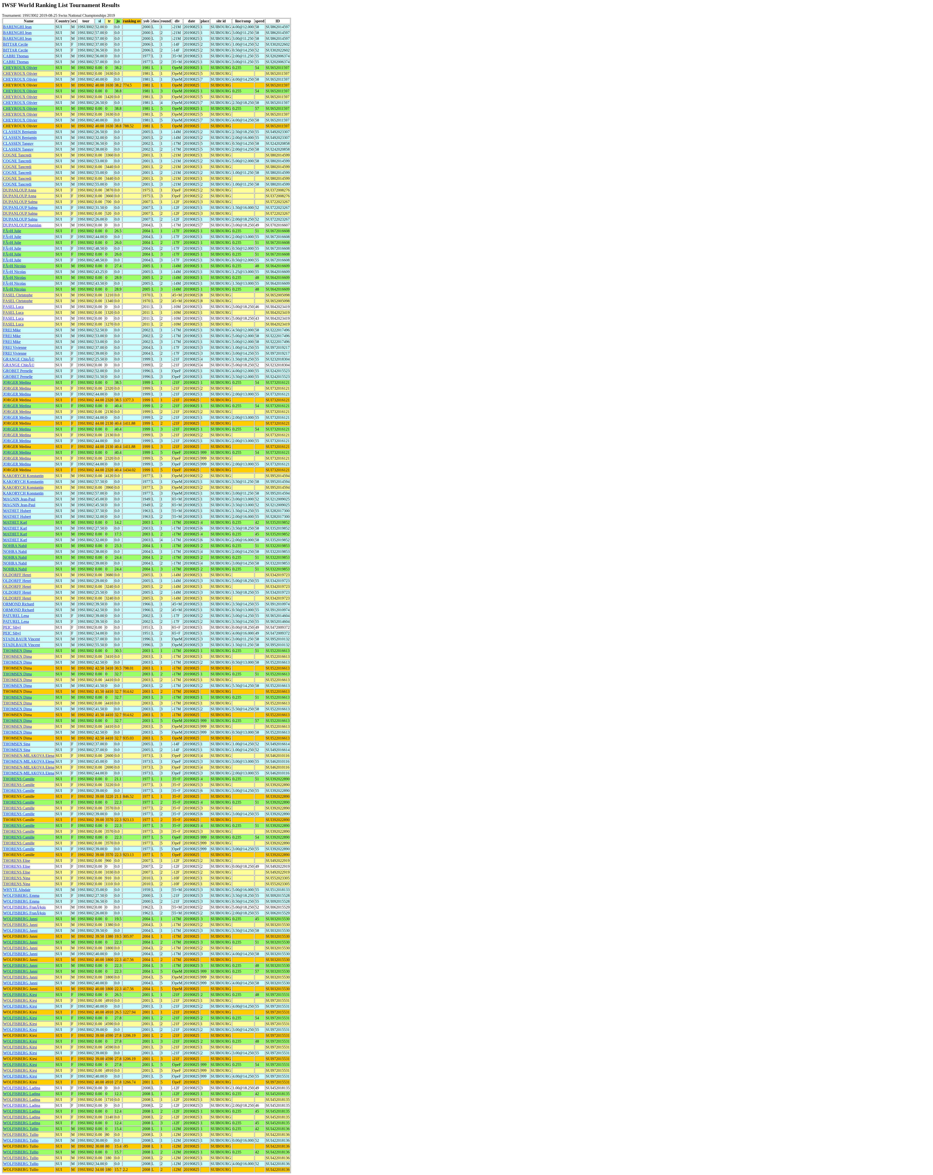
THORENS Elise (16, 860)
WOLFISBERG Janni (20, 919)
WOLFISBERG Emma (21, 895)
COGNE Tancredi (17, 155)
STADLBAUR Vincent (21, 639)
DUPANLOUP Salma (20, 202)
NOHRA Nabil (15, 546)
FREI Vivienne (14, 347)
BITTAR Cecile (15, 44)
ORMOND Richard (18, 604)
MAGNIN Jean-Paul (19, 499)
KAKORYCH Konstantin (23, 476)
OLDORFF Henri (17, 575)
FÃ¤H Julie (12, 231)
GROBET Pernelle (18, 371)
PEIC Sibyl (12, 627)
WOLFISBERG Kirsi (20, 995)
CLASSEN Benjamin (20, 132)
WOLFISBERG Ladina (21, 1088)
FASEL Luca (13, 307)
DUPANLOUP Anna (19, 190)
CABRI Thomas (16, 56)
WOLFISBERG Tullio (20, 1129)
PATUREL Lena (16, 616)
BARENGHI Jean (17, 27)
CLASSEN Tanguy (18, 143)
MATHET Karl (15, 522)
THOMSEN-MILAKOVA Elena (28, 756)
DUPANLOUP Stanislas (22, 225)
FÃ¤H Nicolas (14, 266)
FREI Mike (12, 330)
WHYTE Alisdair (16, 890)
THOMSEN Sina (16, 744)
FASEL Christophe (18, 295)
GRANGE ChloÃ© (18, 359)
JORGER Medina (17, 382)
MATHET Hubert (17, 511)
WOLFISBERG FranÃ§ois (24, 907)
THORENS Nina (16, 878)
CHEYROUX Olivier (20, 68)
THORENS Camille (19, 779)
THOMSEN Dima (17, 651)
